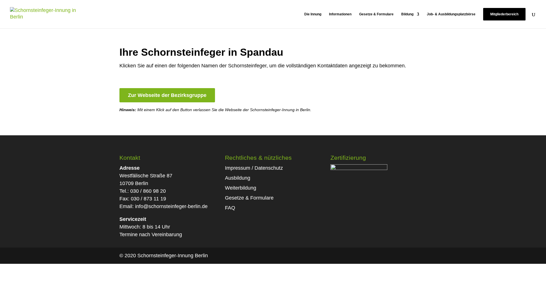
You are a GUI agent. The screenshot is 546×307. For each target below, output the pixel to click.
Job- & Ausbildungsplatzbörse (451, 14)
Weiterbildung (240, 188)
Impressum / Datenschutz (254, 168)
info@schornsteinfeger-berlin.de (171, 206)
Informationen (340, 14)
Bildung (407, 14)
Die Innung (312, 14)
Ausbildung (237, 178)
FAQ (230, 208)
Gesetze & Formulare (376, 14)
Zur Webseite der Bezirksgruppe (167, 95)
